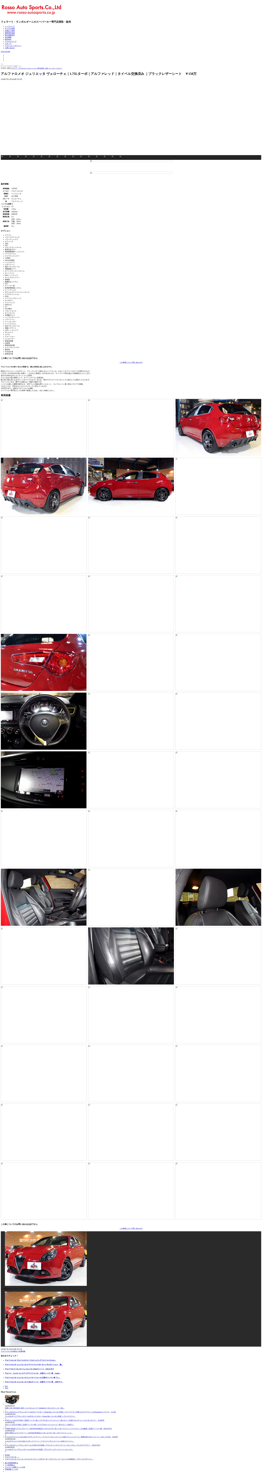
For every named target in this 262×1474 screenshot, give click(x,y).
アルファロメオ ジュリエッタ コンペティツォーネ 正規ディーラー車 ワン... (32, 1377)
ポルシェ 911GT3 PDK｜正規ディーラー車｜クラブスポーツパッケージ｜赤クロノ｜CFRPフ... (39, 1425)
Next (6, 1388)
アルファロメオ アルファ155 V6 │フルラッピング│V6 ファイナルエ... (30, 1360)
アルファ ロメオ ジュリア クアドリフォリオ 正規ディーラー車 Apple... (32, 1373)
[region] (131, 120)
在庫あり (15, 1351)
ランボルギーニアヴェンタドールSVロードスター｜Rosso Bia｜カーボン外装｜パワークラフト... (40, 1416)
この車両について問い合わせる (131, 362)
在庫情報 (22, 1351)
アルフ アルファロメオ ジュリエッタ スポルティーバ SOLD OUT (29, 1369)
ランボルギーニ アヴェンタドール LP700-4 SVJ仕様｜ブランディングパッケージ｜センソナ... (39, 1449)
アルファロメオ (6, 1351)
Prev (6, 1386)
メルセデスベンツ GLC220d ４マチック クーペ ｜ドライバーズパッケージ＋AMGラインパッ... (39, 1441)
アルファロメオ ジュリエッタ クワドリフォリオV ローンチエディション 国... (34, 1364)
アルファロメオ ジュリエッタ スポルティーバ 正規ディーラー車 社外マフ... (34, 1382)
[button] (131, 150)
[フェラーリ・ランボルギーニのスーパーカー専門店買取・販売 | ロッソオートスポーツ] (31, 16)
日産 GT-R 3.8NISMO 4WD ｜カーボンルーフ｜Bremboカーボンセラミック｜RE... (34, 1408)
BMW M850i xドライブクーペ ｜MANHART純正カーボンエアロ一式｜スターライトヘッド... (38, 1433)
